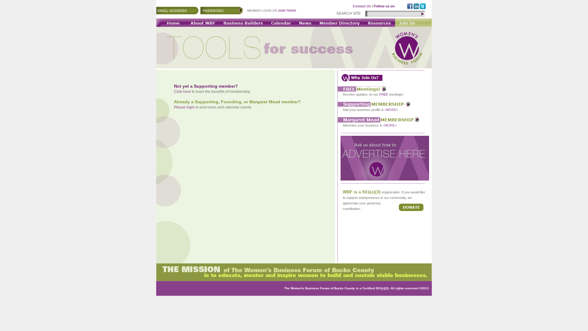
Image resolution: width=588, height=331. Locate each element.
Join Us (413, 22)
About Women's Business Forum (202, 22)
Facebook (409, 6)
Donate (411, 207)
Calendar (281, 22)
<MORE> (391, 110)
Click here (182, 91)
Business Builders (242, 22)
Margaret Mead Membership (378, 120)
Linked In (416, 6)
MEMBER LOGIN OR (271, 10)
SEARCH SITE (348, 13)
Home (170, 22)
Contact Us (362, 6)
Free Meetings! (362, 89)
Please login (184, 107)
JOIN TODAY (287, 10)
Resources (379, 22)
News (305, 22)
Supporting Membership (374, 104)
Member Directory (339, 22)
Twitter (423, 6)
